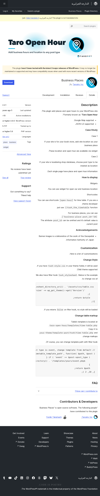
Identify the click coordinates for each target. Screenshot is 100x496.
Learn (46, 433)
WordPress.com (89, 454)
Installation (65, 95)
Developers (44, 442)
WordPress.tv (41, 446)
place (5, 142)
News (95, 437)
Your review (25, 177)
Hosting (94, 442)
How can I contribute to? (86, 391)
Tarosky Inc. (76, 84)
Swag (20, 446)
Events (21, 437)
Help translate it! (30, 18)
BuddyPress (91, 467)
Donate (19, 442)
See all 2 (5, 137)
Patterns (69, 446)
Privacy (94, 446)
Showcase (68, 433)
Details (92, 95)
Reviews (79, 95)
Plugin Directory (91, 11)
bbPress (93, 463)
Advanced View (24, 154)
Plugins (70, 442)
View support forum (22, 201)
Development (48, 95)
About (95, 433)
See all (5, 177)
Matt (94, 458)
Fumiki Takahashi (54, 417)
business (12, 142)
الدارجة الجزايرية (85, 478)
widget (5, 147)
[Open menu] (4, 3)
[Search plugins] (71, 26)
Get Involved (18, 433)
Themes (69, 437)
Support (6, 95)
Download (8, 82)
